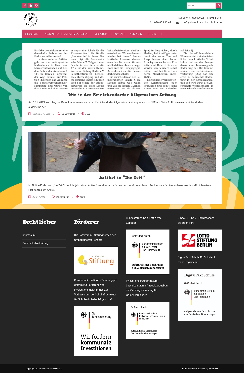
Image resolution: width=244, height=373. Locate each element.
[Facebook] (24, 5)
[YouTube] (30, 5)
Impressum (29, 235)
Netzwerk (136, 34)
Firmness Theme (189, 369)
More (87, 114)
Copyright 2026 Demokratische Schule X (44, 369)
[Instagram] (36, 5)
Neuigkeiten (52, 34)
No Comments (68, 114)
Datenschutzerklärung (35, 243)
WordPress (213, 369)
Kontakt (120, 34)
